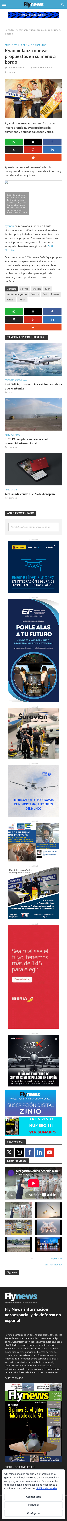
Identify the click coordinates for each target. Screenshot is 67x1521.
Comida (35, 294)
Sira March (12, 72)
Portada (9, 29)
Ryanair (9, 226)
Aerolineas (11, 45)
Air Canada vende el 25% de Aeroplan (30, 494)
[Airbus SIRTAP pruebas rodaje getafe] (18, 1244)
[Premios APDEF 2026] (48, 1244)
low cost (55, 294)
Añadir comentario (42, 67)
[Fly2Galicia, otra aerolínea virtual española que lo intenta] (33, 359)
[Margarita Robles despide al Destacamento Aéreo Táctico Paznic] (18, 1210)
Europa (22, 45)
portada (11, 299)
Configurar (33, 1513)
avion (47, 288)
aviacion (36, 288)
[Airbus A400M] (48, 1227)
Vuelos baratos (37, 45)
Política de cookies (46, 1488)
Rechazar (33, 1504)
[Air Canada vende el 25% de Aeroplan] (33, 469)
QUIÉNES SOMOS (14, 1378)
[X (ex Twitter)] (9, 1152)
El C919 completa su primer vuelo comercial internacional (27, 441)
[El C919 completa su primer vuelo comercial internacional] (33, 414)
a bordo (24, 288)
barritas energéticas (17, 294)
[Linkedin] (39, 1152)
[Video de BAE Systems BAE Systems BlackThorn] (48, 1210)
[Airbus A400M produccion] (18, 1227)
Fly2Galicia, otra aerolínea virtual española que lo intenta (33, 386)
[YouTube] (49, 1152)
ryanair (22, 299)
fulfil (45, 294)
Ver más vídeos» (53, 1264)
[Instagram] (19, 1152)
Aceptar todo (33, 1496)
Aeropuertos (12, 434)
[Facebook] (29, 1152)
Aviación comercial (16, 379)
